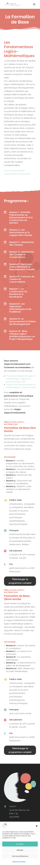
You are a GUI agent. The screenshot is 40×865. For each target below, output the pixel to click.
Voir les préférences (20, 856)
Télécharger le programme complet (20, 581)
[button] (37, 826)
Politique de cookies (18, 861)
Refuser (20, 850)
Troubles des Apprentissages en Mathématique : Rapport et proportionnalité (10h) (21, 379)
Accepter (20, 844)
